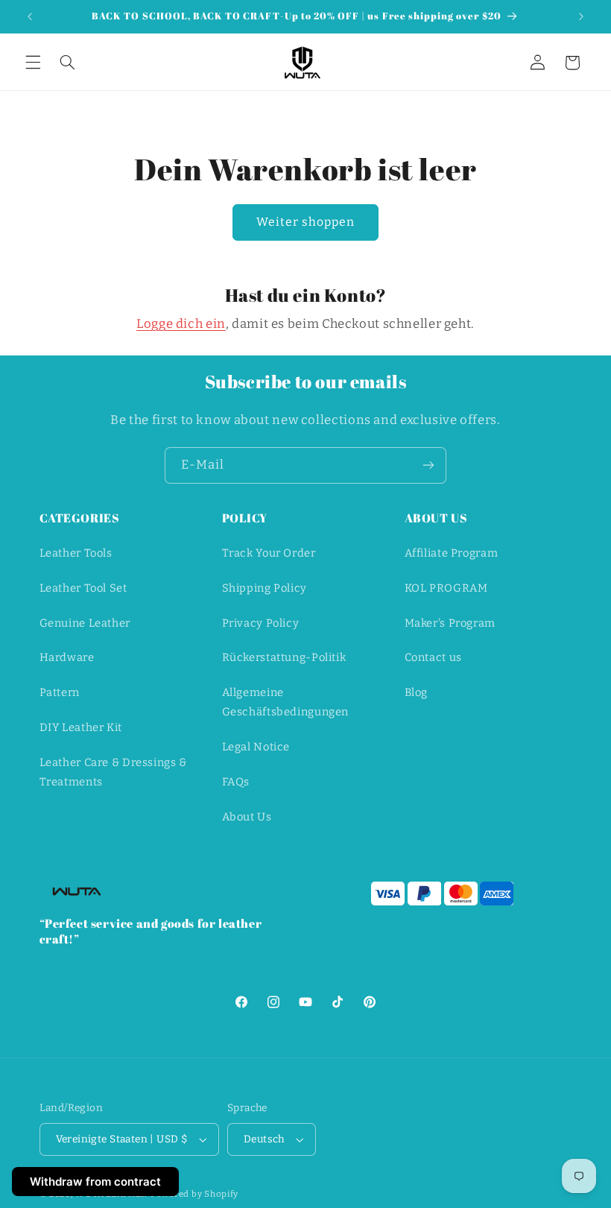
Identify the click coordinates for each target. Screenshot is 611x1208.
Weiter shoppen (305, 222)
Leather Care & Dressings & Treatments (113, 772)
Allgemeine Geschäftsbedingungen (285, 702)
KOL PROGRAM (446, 588)
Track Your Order (269, 553)
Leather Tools (76, 553)
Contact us (433, 657)
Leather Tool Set (83, 588)
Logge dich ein (181, 323)
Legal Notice (256, 746)
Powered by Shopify (194, 1194)
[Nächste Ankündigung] (581, 16)
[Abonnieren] (428, 465)
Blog (416, 692)
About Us (247, 816)
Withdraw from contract (95, 1181)
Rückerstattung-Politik (284, 657)
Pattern (59, 692)
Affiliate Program (451, 553)
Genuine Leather (84, 623)
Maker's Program (450, 623)
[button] (33, 62)
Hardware (67, 657)
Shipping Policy (264, 588)
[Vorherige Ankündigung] (29, 16)
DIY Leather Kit (80, 727)
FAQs (236, 781)
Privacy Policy (261, 623)
